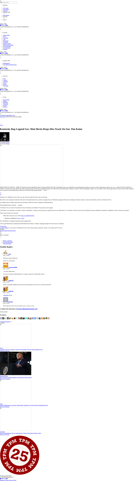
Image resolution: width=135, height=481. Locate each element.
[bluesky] (0, 25)
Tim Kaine (13, 230)
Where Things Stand (8, 45)
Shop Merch (6, 15)
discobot (10, 301)
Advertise (5, 81)
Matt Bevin (7, 230)
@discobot (5, 295)
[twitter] (3, 479)
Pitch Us (5, 106)
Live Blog (5, 38)
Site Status (5, 85)
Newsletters (6, 9)
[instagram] (5, 25)
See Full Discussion (8, 242)
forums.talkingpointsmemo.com (27, 309)
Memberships (6, 63)
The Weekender (7, 46)
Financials (5, 104)
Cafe (4, 39)
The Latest (5, 8)
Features (5, 49)
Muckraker (6, 41)
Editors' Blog (6, 35)
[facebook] (2, 25)
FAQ (4, 78)
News (4, 36)
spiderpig (10, 280)
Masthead (5, 102)
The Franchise (6, 48)
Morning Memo (7, 43)
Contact (5, 80)
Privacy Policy (12, 480)
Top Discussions (7, 243)
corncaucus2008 (12, 267)
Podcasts (5, 11)
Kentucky (2, 230)
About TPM (6, 99)
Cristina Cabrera (6, 142)
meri (9, 254)
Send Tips (2, 116)
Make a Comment (7, 240)
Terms (4, 83)
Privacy (5, 84)
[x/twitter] (4, 25)
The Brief (5, 42)
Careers (5, 105)
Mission (5, 101)
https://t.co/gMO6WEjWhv (27, 215)
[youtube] (7, 25)
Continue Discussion (5, 321)
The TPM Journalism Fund (9, 64)
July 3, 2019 (21, 218)
